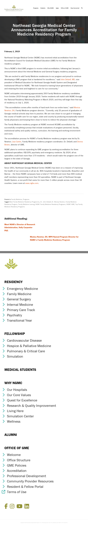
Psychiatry (14, 315)
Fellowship (14, 333)
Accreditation (17, 470)
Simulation (15, 356)
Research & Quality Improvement (31, 405)
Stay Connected (75, 8)
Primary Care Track (21, 310)
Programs (35, 8)
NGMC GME (70, 204)
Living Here (15, 411)
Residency (13, 282)
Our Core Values (19, 395)
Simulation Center (20, 416)
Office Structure (18, 460)
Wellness (13, 421)
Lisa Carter (16, 141)
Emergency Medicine (22, 288)
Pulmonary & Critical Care (26, 351)
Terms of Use (16, 492)
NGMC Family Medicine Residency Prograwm (50, 204)
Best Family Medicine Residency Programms (24, 202)
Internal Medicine (20, 304)
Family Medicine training (26, 204)
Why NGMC (50, 8)
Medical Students (20, 369)
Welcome (14, 454)
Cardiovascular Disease (24, 340)
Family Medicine (16, 199)
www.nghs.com (31, 183)
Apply (57, 8)
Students (42, 8)
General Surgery (19, 299)
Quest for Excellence (22, 400)
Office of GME (64, 8)
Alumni (10, 434)
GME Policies (16, 465)
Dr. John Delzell (45, 202)
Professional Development (26, 476)
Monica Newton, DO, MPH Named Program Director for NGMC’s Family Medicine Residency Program (54, 238)
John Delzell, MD (67, 79)
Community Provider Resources (30, 481)
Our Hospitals (17, 389)
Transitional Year (19, 320)
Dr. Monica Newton (58, 202)
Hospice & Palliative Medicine (29, 346)
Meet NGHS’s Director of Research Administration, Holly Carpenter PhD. (19, 227)
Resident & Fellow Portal (25, 486)
